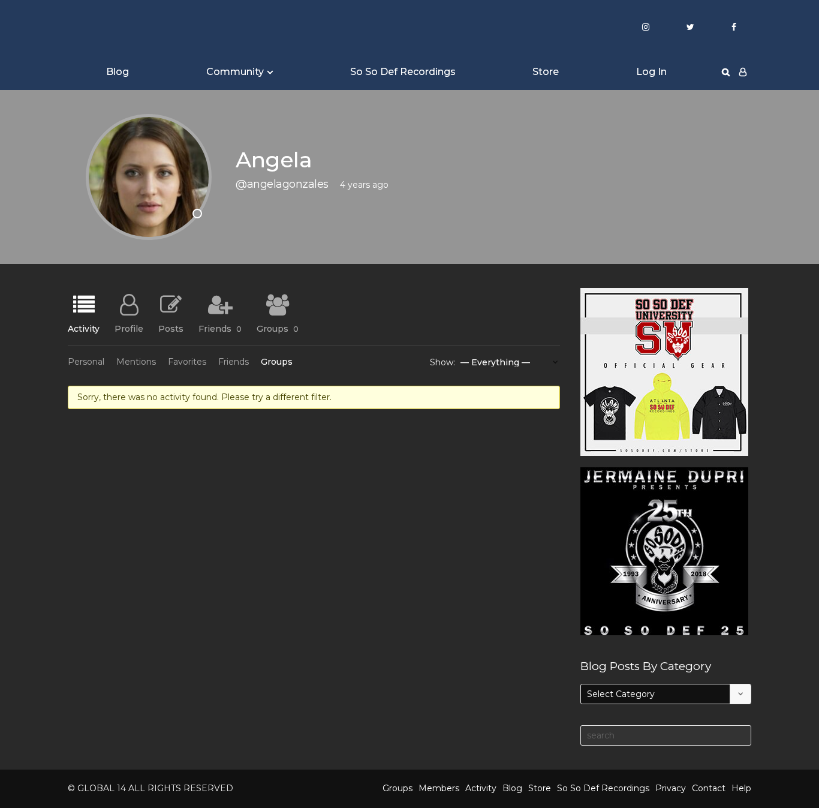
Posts (170, 328)
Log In (651, 71)
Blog (117, 71)
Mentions (136, 362)
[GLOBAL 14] (128, 27)
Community (235, 71)
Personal (86, 362)
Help (741, 788)
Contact (708, 788)
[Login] (742, 72)
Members (438, 788)
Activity (84, 328)
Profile (129, 328)
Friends (220, 328)
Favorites (187, 362)
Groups (278, 328)
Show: (442, 362)
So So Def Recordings (403, 71)
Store (545, 71)
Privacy (670, 788)
